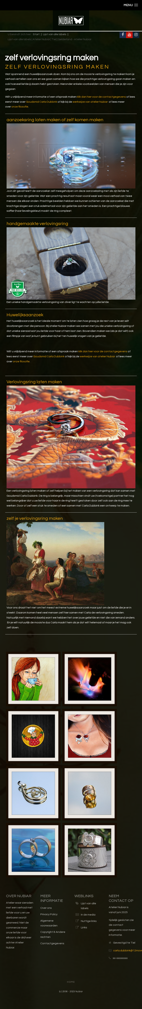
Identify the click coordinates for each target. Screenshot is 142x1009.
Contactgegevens (52, 943)
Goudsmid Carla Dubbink (41, 101)
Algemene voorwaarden (48, 923)
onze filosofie (19, 106)
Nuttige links (89, 921)
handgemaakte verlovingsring (37, 223)
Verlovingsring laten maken (34, 382)
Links (84, 927)
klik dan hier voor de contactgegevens (101, 96)
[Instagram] (136, 35)
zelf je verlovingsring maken (35, 518)
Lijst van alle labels (88, 906)
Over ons (46, 908)
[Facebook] (122, 35)
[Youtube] (129, 35)
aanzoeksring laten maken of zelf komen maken (55, 120)
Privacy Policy (48, 914)
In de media (88, 914)
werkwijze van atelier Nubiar (90, 101)
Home (71, 982)
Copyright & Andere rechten (52, 934)
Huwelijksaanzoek (25, 315)
